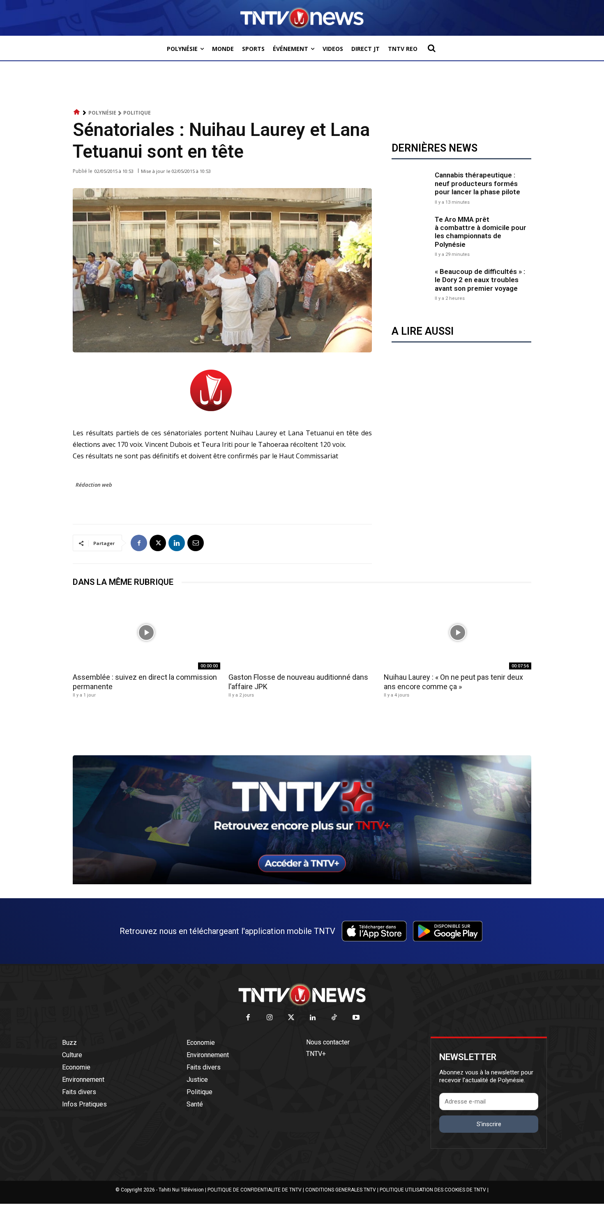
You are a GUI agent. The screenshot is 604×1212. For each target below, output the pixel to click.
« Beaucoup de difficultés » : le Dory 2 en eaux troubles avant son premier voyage (480, 279)
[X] (158, 543)
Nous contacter (328, 1042)
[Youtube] (356, 1018)
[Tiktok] (334, 1018)
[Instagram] (270, 1018)
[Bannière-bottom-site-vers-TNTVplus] (302, 882)
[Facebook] (139, 543)
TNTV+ (316, 1054)
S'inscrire (489, 1124)
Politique (137, 112)
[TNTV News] (302, 994)
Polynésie (102, 112)
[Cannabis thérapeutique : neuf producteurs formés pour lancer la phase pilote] (411, 187)
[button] (431, 48)
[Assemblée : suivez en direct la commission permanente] (146, 632)
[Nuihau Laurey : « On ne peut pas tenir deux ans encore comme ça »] (457, 632)
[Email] (195, 543)
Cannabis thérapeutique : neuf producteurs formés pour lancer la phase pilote (477, 183)
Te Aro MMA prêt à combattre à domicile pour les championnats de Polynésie (480, 231)
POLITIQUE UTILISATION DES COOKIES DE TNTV (433, 1190)
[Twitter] (291, 1018)
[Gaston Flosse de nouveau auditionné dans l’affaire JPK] (302, 632)
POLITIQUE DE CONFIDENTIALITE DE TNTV (254, 1190)
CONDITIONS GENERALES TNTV (340, 1190)
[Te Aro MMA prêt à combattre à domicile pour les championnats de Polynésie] (411, 234)
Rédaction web (94, 484)
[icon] (77, 112)
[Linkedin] (176, 543)
